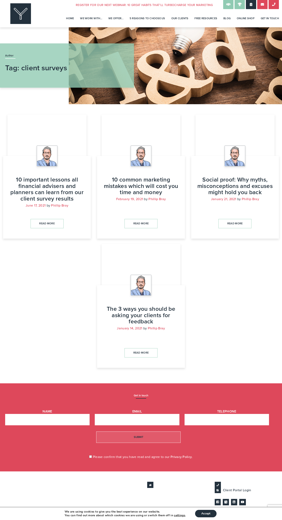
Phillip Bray (59, 205)
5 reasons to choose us (147, 18)
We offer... (115, 18)
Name (47, 411)
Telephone (226, 411)
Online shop (246, 18)
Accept (205, 513)
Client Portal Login (237, 490)
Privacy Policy (181, 457)
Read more (47, 223)
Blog (227, 18)
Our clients (179, 18)
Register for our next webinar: (144, 5)
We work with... (91, 18)
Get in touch (270, 18)
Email (137, 411)
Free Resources (205, 18)
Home (70, 18)
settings (179, 515)
